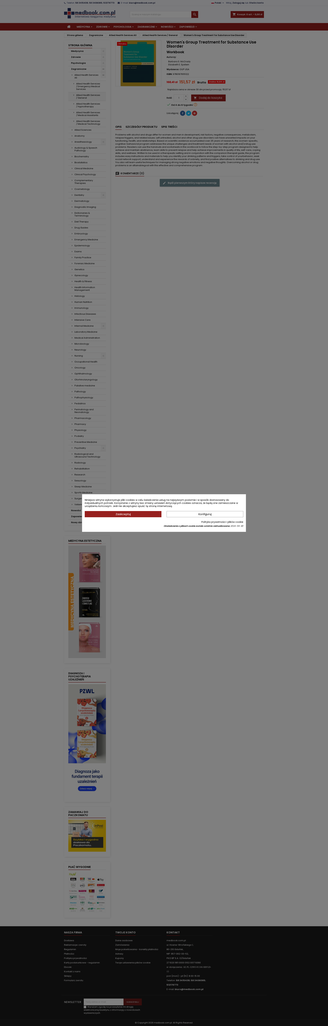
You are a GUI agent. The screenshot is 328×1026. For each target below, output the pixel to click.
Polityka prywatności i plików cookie (222, 521)
